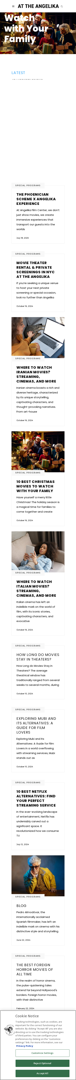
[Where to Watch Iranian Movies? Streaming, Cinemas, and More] (38, 337)
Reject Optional (42, 1063)
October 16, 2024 (24, 306)
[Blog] (38, 876)
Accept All (42, 1073)
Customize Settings (42, 1053)
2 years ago (10, 49)
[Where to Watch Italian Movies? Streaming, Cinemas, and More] (38, 33)
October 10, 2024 (24, 693)
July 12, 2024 (22, 844)
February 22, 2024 (25, 1008)
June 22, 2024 (23, 940)
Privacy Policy (24, 1045)
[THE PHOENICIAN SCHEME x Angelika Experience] (38, 132)
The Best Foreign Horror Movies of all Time (34, 969)
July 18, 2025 (22, 238)
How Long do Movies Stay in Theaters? (37, 657)
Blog (21, 905)
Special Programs (28, 185)
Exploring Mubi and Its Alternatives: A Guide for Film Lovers (36, 725)
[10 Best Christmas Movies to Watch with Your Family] (38, 451)
